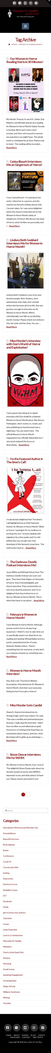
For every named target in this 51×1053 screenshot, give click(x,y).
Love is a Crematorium (13, 935)
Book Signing (9, 844)
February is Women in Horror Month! (21, 616)
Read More (11, 147)
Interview (7, 918)
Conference (8, 856)
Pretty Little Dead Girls (13, 952)
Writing (6, 997)
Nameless (7, 946)
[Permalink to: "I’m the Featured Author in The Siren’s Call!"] (25, 490)
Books (6, 850)
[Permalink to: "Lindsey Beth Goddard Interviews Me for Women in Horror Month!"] (25, 270)
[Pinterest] (36, 3)
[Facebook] (14, 3)
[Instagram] (31, 3)
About (17, 1035)
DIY (5, 895)
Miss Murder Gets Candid (26, 705)
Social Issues (9, 969)
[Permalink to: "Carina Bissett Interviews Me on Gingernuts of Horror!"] (25, 181)
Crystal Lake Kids (10, 867)
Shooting (7, 963)
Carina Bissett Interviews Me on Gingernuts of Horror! (24, 163)
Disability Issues (10, 890)
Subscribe (15, 1037)
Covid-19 (7, 861)
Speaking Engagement (13, 975)
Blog (33, 1035)
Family (5, 907)
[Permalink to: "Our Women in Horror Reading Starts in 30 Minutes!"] (25, 90)
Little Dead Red (10, 929)
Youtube (7, 1003)
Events (41, 1035)
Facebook (7, 901)
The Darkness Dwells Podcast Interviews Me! (21, 563)
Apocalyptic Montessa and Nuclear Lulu (20, 827)
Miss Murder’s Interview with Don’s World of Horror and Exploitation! (23, 344)
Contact (26, 1037)
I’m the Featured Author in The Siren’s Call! (24, 460)
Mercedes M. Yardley (12, 941)
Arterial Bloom (9, 833)
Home (8, 1035)
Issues (6, 924)
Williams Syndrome (11, 992)
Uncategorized (9, 980)
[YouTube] (25, 3)
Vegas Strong (9, 986)
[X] (20, 3)
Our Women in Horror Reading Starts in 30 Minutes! (24, 60)
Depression (8, 878)
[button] (25, 26)
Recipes (6, 958)
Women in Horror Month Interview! (23, 672)
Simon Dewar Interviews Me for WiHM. (23, 756)
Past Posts (38, 1037)
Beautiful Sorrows (11, 839)
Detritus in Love (10, 884)
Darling (6, 873)
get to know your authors (14, 912)
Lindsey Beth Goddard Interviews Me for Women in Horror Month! (24, 243)
